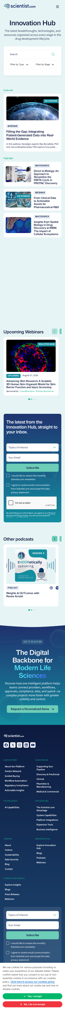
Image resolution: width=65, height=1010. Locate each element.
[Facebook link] (6, 745)
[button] (58, 7)
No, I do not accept (34, 1004)
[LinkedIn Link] (26, 745)
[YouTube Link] (33, 745)
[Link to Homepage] (14, 736)
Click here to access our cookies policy (32, 981)
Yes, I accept (35, 996)
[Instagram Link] (19, 745)
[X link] (13, 745)
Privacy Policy (22, 515)
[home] (10, 7)
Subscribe (32, 468)
